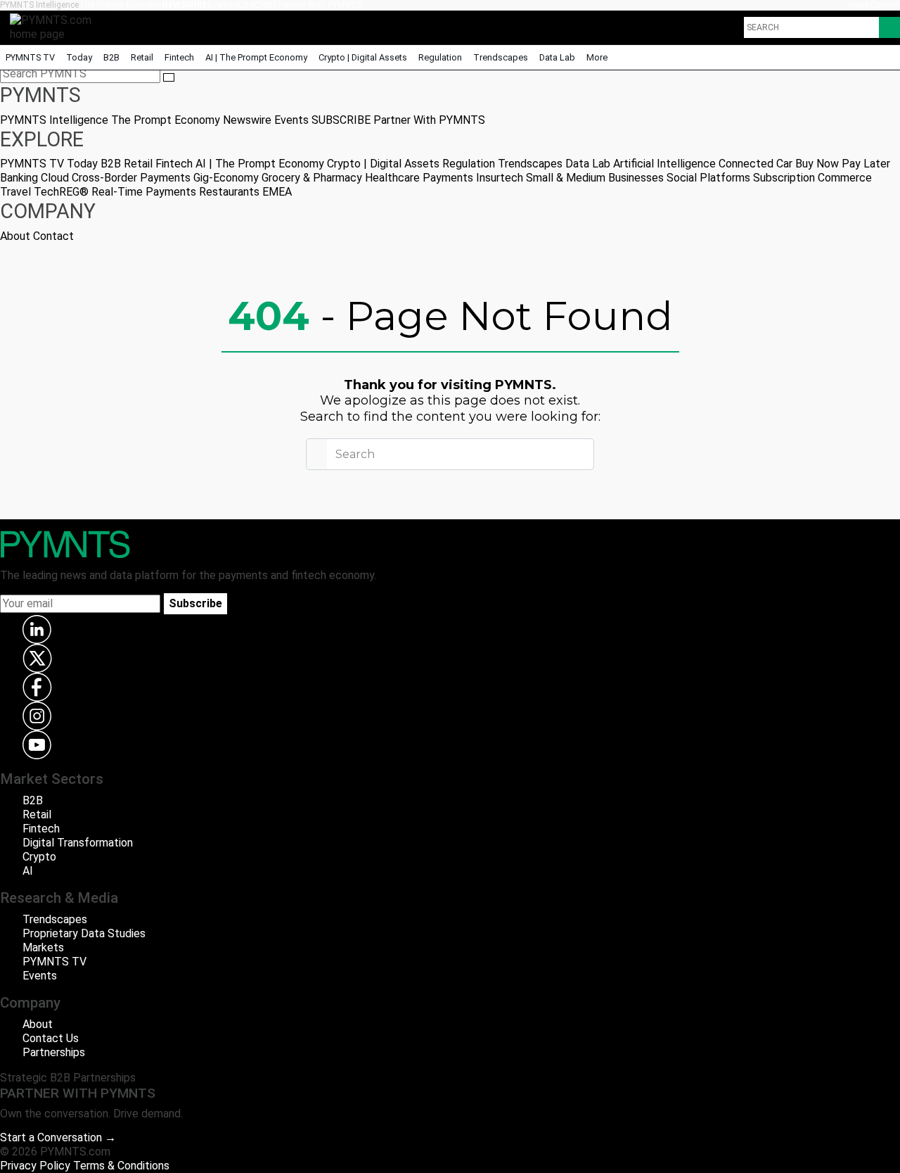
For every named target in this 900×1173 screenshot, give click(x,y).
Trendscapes (500, 57)
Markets (43, 947)
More (598, 57)
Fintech (179, 57)
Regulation (440, 57)
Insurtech (499, 177)
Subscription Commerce (812, 177)
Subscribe (195, 603)
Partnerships (53, 1052)
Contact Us (50, 1038)
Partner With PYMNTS (319, 5)
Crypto (39, 856)
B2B (111, 57)
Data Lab (557, 57)
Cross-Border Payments (131, 177)
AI (27, 870)
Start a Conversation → (58, 1137)
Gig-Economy (226, 177)
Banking (19, 177)
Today (79, 57)
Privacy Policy (35, 1165)
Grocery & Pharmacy (312, 177)
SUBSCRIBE (255, 5)
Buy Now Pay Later (842, 163)
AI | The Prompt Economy (256, 57)
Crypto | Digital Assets (363, 57)
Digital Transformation (77, 842)
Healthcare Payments (419, 177)
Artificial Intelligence (664, 163)
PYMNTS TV (30, 57)
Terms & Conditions (121, 1165)
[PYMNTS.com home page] (55, 26)
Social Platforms (708, 177)
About (858, 5)
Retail (142, 57)
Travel (15, 191)
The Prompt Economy (120, 5)
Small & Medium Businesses (595, 177)
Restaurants (229, 191)
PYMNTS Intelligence (39, 5)
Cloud (55, 177)
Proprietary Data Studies (84, 933)
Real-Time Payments (143, 191)
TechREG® (61, 191)
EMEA (277, 191)
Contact (885, 5)
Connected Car (755, 163)
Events (220, 5)
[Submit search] (168, 77)
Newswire (184, 5)
